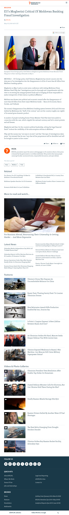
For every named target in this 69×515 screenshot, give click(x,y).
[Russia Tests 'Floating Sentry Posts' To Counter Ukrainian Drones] (14, 298)
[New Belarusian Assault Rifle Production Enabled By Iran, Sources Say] (14, 312)
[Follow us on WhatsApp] (35, 464)
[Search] (58, 513)
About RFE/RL (8, 476)
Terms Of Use (8, 482)
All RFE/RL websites (15, 512)
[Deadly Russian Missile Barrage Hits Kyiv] (14, 404)
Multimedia (7, 506)
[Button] (62, 27)
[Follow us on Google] (18, 464)
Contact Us (38, 482)
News (6, 496)
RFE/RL (8, 20)
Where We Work (9, 479)
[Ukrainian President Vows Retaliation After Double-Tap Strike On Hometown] (14, 376)
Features (6, 500)
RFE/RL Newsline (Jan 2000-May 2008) (47, 500)
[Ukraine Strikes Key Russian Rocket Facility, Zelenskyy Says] (14, 446)
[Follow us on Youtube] (6, 464)
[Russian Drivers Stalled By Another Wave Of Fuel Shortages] (14, 418)
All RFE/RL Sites (40, 479)
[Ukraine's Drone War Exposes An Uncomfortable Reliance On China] (14, 284)
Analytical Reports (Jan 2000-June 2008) (48, 503)
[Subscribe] (39, 464)
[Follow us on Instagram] (14, 464)
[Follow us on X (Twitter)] (22, 464)
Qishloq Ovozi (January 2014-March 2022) (48, 496)
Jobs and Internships (10, 486)
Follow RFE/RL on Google (39, 512)
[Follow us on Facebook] (26, 464)
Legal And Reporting (41, 476)
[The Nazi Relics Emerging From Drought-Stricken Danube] (14, 432)
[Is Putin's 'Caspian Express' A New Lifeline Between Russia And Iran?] (14, 326)
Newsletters (8, 503)
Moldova (7, 8)
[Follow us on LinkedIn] (31, 464)
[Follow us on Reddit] (10, 464)
